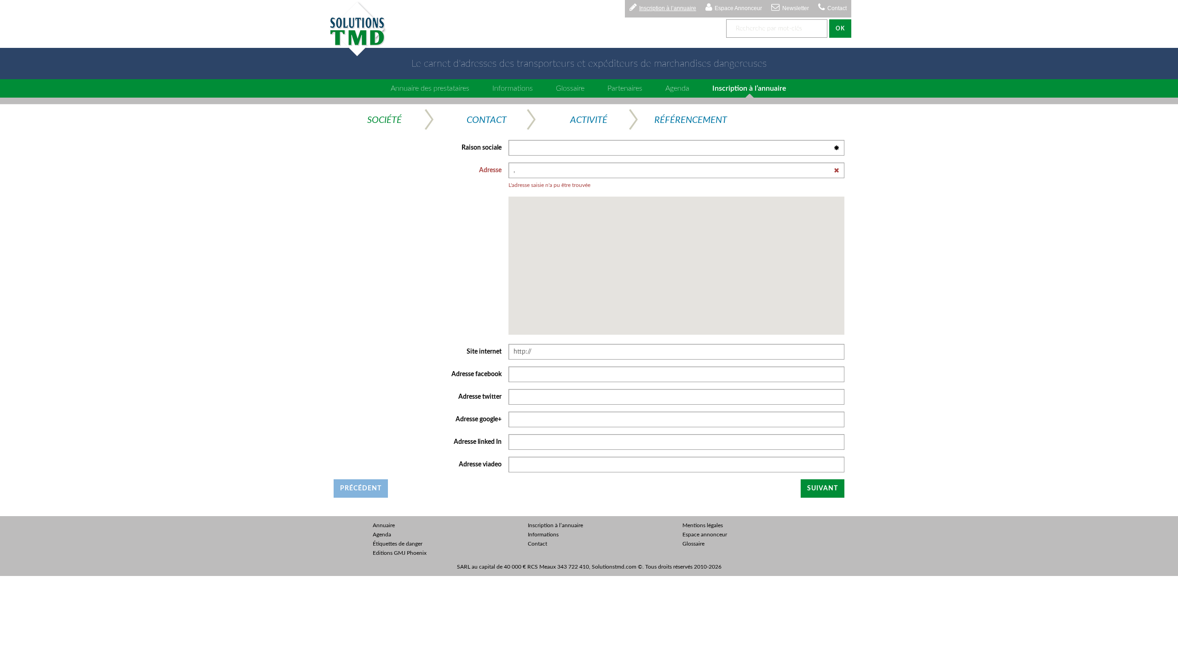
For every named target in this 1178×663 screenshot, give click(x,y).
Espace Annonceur (738, 8)
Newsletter (795, 8)
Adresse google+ (479, 419)
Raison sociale (482, 148)
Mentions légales (702, 525)
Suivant (822, 488)
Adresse (490, 170)
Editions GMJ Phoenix (400, 553)
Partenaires (624, 88)
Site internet (484, 352)
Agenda (677, 88)
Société (384, 120)
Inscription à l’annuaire (667, 8)
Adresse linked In (478, 442)
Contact (837, 8)
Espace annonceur (704, 534)
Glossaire (570, 88)
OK (840, 28)
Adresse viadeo (480, 464)
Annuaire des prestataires (430, 88)
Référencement (690, 120)
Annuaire (384, 525)
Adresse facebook (476, 374)
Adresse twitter (480, 397)
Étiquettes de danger (397, 544)
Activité (588, 120)
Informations (512, 88)
